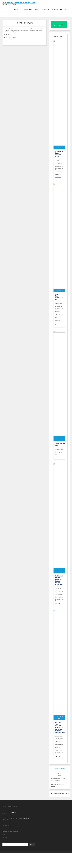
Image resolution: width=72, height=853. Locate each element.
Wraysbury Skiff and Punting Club (18, 2)
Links (65, 9)
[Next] (65, 774)
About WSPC (17, 9)
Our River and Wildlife (57, 9)
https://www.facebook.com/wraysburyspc (60, 793)
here (13, 812)
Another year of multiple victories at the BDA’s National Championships (59, 727)
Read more (57, 177)
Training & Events (27, 9)
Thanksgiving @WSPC (59, 444)
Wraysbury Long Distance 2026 (59, 153)
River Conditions (46, 9)
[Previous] (53, 774)
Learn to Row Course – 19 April (59, 296)
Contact (36, 9)
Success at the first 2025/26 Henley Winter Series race (59, 580)
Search (3, 842)
